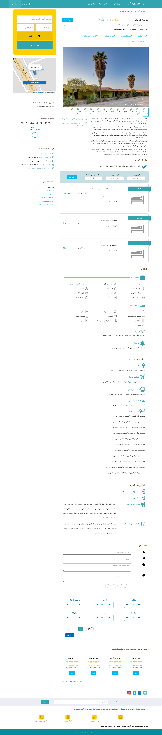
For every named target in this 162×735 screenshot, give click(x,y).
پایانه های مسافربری (107, 709)
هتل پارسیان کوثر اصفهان (108, 726)
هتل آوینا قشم (72, 658)
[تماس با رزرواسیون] (41, 717)
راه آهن (83, 709)
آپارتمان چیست (49, 194)
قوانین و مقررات (90, 36)
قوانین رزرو (68, 720)
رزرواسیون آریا (136, 3)
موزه (131, 709)
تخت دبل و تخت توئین (48, 201)
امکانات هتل (126, 36)
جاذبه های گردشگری (140, 709)
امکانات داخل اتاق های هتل (46, 204)
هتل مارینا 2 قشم (115, 658)
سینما (116, 709)
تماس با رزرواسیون (41, 720)
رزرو (136, 673)
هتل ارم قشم (136, 658)
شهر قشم (133, 11)
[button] (69, 92)
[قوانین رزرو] (67, 717)
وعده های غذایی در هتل (47, 197)
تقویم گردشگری (124, 709)
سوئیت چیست (50, 190)
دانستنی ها (77, 709)
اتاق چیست (51, 187)
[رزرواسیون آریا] (44, 4)
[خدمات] (120, 717)
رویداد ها (90, 709)
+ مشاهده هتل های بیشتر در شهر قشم (72, 681)
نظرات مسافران (137, 41)
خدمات (120, 720)
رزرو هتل (117, 3)
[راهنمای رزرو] (94, 717)
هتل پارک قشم (124, 11)
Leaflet (35, 92)
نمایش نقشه (112, 25)
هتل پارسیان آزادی (133, 726)
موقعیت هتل (109, 36)
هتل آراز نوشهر (121, 726)
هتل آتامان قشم (93, 658)
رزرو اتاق (142, 36)
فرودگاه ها (97, 709)
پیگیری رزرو (91, 3)
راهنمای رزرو (94, 720)
